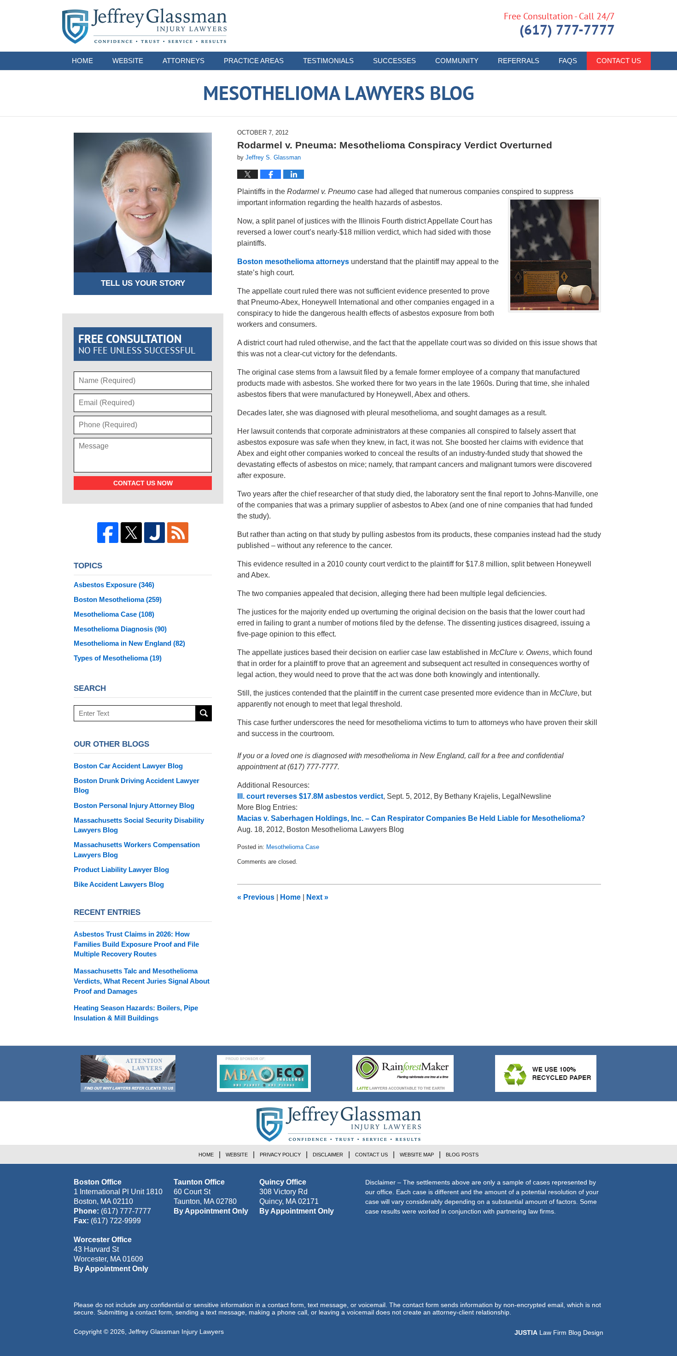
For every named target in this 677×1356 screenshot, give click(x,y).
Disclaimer (328, 1154)
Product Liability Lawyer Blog (121, 869)
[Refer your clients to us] (128, 1073)
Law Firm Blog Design (558, 1332)
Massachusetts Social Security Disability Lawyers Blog (139, 825)
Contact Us (618, 61)
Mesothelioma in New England (129, 643)
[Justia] (154, 532)
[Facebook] (107, 532)
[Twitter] (131, 532)
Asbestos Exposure (114, 585)
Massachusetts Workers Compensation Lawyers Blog (137, 850)
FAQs (568, 61)
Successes (394, 61)
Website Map (417, 1154)
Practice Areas (254, 61)
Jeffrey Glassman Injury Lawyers (176, 1331)
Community (457, 61)
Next (317, 897)
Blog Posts (462, 1154)
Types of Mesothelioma (118, 658)
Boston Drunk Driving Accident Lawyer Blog (136, 786)
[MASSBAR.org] (264, 1073)
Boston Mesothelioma (118, 599)
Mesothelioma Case (292, 846)
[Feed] (177, 532)
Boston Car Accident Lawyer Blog (128, 766)
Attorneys (183, 61)
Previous (255, 897)
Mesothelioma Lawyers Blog (144, 26)
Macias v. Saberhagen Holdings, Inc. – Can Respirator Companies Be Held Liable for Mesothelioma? (411, 818)
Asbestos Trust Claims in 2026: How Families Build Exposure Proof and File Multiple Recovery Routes (136, 944)
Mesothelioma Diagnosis (120, 629)
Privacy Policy (280, 1154)
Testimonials (328, 61)
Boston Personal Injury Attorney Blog (134, 805)
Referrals (518, 61)
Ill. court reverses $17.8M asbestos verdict (310, 796)
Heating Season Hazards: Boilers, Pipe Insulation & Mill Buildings (136, 1013)
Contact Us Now (143, 483)
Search (204, 713)
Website (127, 61)
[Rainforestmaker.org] (403, 1073)
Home (82, 61)
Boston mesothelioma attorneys (294, 261)
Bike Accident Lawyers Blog (119, 884)
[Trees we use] (545, 1073)
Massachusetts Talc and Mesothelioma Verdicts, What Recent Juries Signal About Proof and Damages (142, 981)
